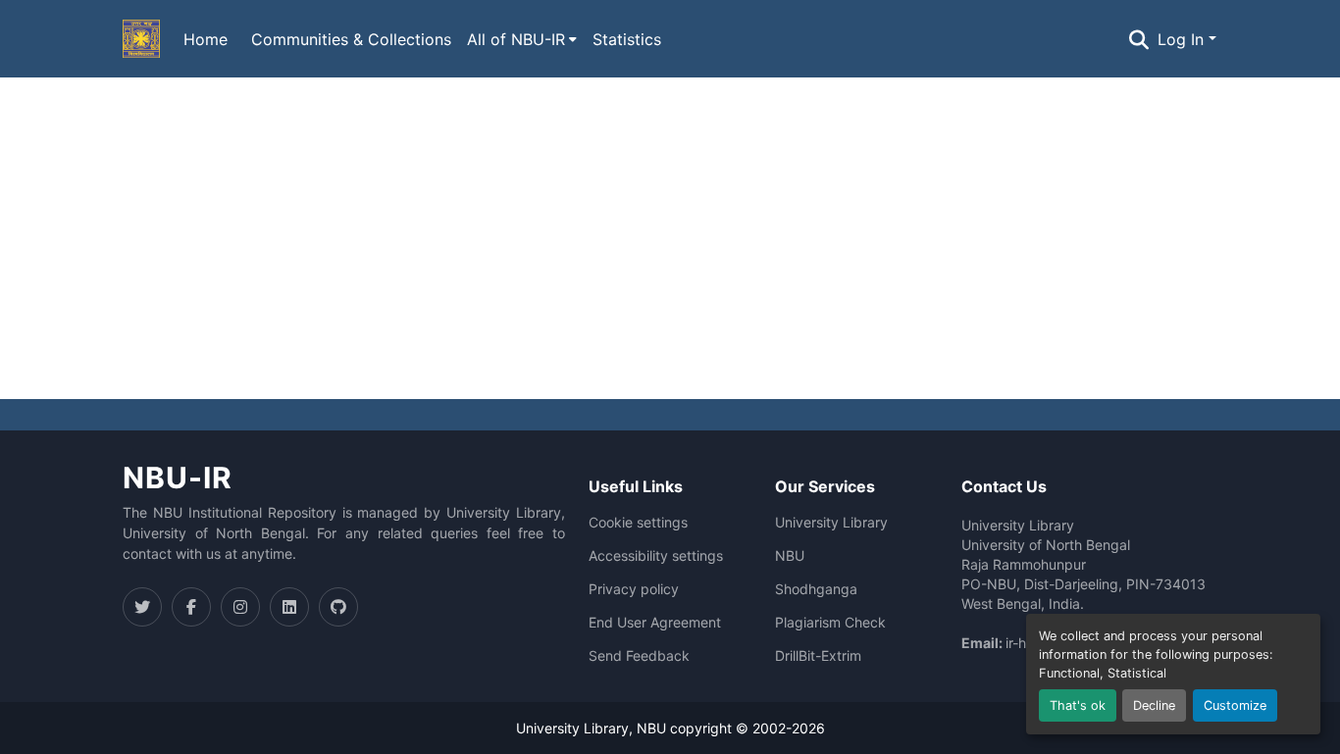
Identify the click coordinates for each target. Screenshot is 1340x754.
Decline (1154, 705)
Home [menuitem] (205, 39)
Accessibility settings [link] (656, 556)
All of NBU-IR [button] (516, 39)
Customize (1235, 705)
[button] (141, 39)
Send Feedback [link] (639, 656)
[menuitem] (522, 39)
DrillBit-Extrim (818, 656)
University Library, (576, 728)
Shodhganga (816, 589)
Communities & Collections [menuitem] (351, 39)
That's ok (1078, 705)
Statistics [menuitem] (627, 39)
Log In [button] (1183, 39)
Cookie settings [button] (638, 522)
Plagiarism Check (830, 622)
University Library (831, 522)
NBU (789, 556)
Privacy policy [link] (634, 589)
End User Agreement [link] (655, 622)
